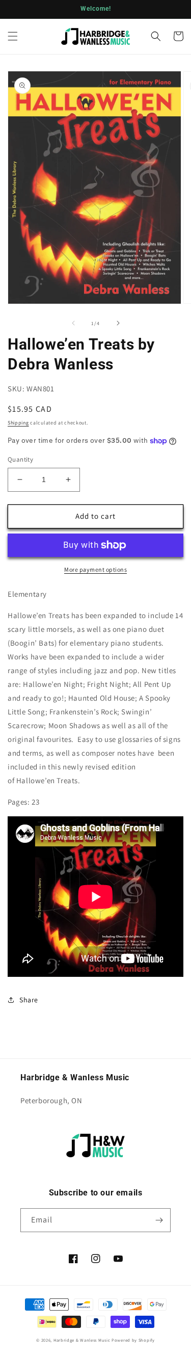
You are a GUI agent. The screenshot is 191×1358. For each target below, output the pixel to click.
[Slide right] (118, 323)
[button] (13, 36)
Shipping (18, 422)
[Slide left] (73, 323)
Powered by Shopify (133, 1340)
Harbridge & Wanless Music (82, 1340)
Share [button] (28, 999)
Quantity (20, 459)
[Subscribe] (159, 1220)
